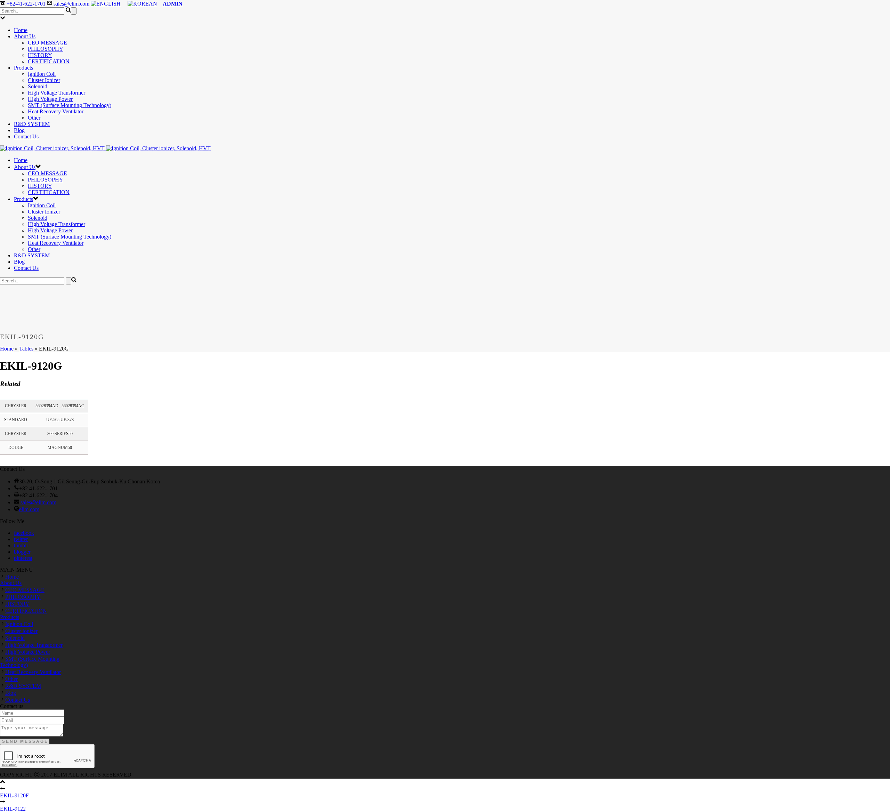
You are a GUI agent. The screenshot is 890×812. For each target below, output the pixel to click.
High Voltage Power (50, 99)
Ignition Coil (42, 74)
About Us (24, 36)
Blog (19, 130)
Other (34, 118)
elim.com (29, 509)
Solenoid (37, 86)
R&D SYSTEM (32, 124)
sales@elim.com (71, 4)
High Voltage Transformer (56, 93)
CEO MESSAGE (47, 43)
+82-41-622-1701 (26, 4)
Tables (26, 349)
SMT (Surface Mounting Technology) (69, 105)
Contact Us (26, 136)
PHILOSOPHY (45, 49)
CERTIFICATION (49, 61)
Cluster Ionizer (44, 80)
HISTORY (40, 55)
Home (20, 30)
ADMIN (173, 4)
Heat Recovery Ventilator (55, 111)
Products (23, 68)
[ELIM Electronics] (105, 148)
